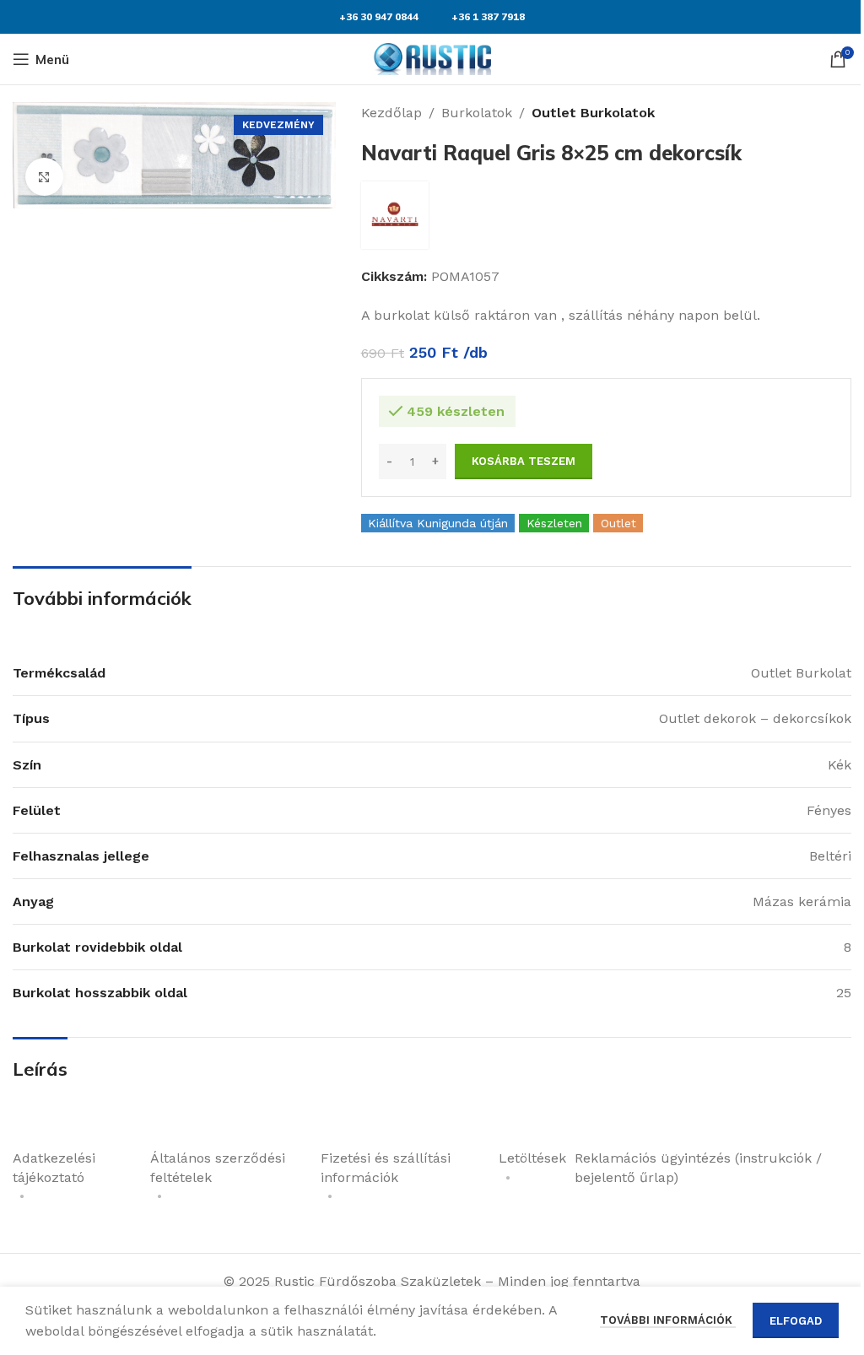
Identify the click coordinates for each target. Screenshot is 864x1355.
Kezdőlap (391, 113)
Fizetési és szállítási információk (386, 1167)
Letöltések (532, 1158)
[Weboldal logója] (432, 58)
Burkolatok (476, 113)
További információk (668, 1320)
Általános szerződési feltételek (217, 1167)
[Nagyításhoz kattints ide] (44, 177)
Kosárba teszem (523, 461)
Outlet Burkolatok (593, 113)
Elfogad (796, 1321)
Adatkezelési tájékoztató (54, 1167)
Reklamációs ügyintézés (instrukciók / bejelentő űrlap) (698, 1167)
